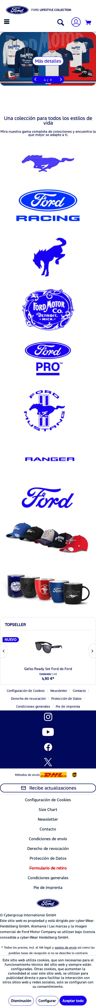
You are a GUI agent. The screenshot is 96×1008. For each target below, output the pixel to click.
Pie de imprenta (68, 706)
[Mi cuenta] (74, 22)
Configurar (47, 1000)
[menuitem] (7, 21)
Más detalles (48, 61)
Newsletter (58, 691)
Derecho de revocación (28, 699)
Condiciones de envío (48, 838)
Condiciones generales (33, 706)
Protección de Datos (66, 699)
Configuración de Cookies (26, 691)
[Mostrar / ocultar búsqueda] (59, 22)
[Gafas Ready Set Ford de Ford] (48, 647)
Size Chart (48, 809)
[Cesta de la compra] (88, 22)
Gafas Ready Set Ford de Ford (48, 669)
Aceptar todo (73, 1000)
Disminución (21, 1000)
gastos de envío (66, 948)
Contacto (79, 691)
